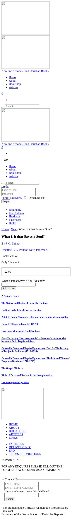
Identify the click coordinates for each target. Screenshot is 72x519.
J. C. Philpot (13, 243)
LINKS (13, 437)
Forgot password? (11, 197)
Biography (15, 209)
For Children (16, 213)
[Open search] (2, 107)
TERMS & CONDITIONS (25, 453)
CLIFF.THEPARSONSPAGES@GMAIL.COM (30, 473)
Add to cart (9, 288)
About (12, 80)
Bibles (12, 223)
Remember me (36, 197)
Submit (9, 499)
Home (12, 77)
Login (4, 186)
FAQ (12, 450)
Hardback (14, 216)
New (14, 229)
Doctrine (6, 249)
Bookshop (15, 84)
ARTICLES (16, 434)
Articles (13, 87)
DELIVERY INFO (20, 447)
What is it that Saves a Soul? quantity (23, 280)
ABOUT (14, 427)
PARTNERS (16, 443)
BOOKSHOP (17, 431)
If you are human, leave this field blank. (27, 491)
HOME (13, 424)
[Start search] (2, 183)
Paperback (15, 219)
